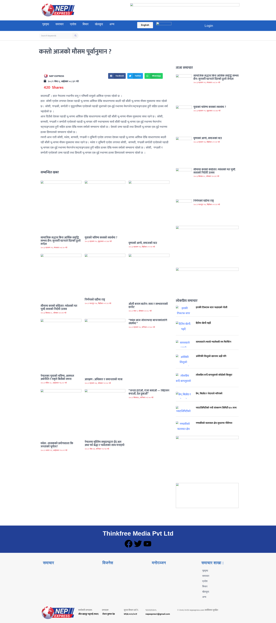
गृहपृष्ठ (45, 24)
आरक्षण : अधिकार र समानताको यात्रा (104, 379)
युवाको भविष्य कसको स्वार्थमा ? (101, 237)
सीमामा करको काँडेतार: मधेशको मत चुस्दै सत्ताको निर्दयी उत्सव (59, 308)
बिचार (85, 24)
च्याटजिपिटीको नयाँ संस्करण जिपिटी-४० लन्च (216, 408)
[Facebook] (129, 544)
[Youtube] (147, 544)
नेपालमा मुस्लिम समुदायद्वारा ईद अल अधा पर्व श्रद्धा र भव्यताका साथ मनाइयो (104, 444)
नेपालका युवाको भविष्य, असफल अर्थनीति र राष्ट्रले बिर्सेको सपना (57, 378)
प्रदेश (73, 24)
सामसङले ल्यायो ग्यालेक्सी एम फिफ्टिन (213, 342)
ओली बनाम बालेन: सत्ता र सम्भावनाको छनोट (148, 306)
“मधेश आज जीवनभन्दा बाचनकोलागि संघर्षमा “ (148, 322)
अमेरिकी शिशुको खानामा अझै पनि (211, 356)
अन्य (111, 24)
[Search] (75, 36)
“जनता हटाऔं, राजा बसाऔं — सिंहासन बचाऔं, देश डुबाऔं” (149, 392)
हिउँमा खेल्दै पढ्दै (203, 323)
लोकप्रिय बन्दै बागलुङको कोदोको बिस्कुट (214, 375)
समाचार (59, 24)
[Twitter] (138, 544)
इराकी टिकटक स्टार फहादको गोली (211, 307)
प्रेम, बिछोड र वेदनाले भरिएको (209, 393)
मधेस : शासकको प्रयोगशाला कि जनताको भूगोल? (57, 445)
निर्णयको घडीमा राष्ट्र (95, 299)
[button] (117, 76)
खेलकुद (99, 24)
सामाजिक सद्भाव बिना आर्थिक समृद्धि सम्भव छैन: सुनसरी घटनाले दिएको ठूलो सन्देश (61, 240)
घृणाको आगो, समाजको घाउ (143, 243)
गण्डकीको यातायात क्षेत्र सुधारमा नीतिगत (214, 423)
